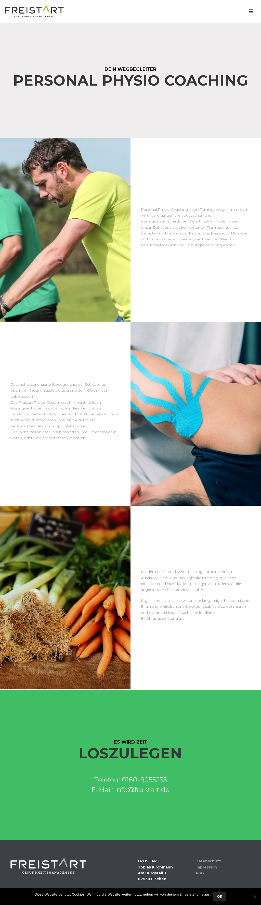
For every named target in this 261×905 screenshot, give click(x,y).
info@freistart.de (142, 790)
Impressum (206, 867)
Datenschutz (208, 861)
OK (220, 896)
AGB (199, 873)
